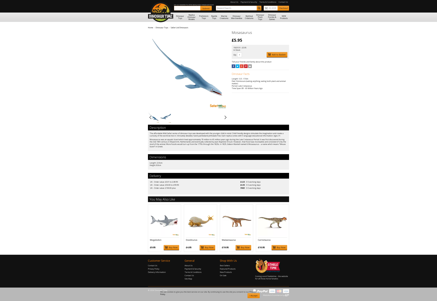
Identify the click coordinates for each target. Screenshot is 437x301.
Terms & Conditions (267, 2)
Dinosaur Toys (162, 27)
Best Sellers (225, 265)
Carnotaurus (264, 239)
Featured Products (228, 269)
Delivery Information (157, 272)
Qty (234, 55)
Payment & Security (249, 2)
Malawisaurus (229, 239)
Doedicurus (191, 239)
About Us (234, 2)
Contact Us (283, 2)
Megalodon (155, 239)
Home (150, 27)
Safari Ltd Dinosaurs (179, 27)
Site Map (188, 279)
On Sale (223, 275)
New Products (226, 272)
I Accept (254, 295)
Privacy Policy (153, 269)
